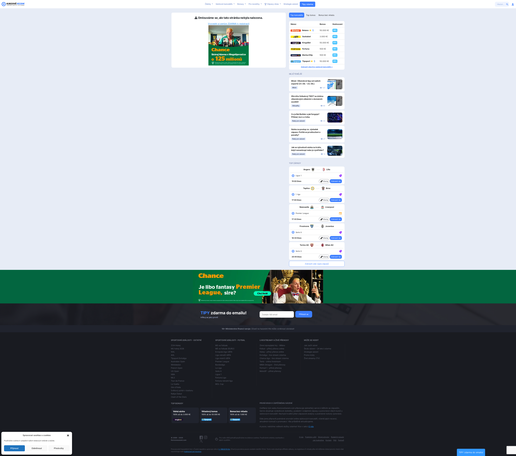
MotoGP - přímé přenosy (270, 371)
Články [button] (208, 4)
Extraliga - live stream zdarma (273, 355)
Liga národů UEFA (223, 355)
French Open (176, 368)
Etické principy (323, 437)
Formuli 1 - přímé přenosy (271, 368)
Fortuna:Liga (220, 377)
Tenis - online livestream (270, 361)
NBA (173, 374)
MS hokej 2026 (177, 348)
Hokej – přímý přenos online (272, 352)
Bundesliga (220, 365)
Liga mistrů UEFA (222, 358)
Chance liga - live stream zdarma (274, 358)
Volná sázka (179, 411)
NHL (173, 352)
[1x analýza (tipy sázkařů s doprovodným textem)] (340, 175)
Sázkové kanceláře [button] (224, 4)
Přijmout (14, 448)
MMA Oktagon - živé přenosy (272, 365)
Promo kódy (309, 355)
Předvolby (59, 448)
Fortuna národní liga (224, 381)
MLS (173, 377)
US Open (175, 371)
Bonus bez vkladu (238, 411)
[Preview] (340, 213)
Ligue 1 (218, 374)
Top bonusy (177, 403)
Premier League (222, 361)
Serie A (218, 371)
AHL (173, 355)
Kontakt (329, 440)
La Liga (218, 368)
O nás (311, 426)
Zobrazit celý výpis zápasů (317, 264)
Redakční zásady (337, 437)
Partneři (341, 440)
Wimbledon (176, 365)
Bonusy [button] (240, 4)
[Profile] (512, 4)
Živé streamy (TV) (312, 358)
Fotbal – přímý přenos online (272, 348)
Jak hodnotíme (318, 440)
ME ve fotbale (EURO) (224, 348)
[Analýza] (340, 175)
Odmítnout (37, 448)
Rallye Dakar (176, 394)
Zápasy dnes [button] (273, 4)
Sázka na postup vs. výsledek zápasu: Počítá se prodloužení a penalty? (305, 132)
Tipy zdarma (307, 4)
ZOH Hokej (175, 345)
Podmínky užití (310, 437)
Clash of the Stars (179, 397)
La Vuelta (175, 384)
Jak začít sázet (310, 345)
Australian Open (178, 361)
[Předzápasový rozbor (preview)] (340, 213)
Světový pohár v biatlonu (182, 390)
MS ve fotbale (221, 345)
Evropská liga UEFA (223, 352)
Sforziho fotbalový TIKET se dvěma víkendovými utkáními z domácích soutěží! (307, 99)
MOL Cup (219, 384)
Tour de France (177, 381)
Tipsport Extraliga (179, 358)
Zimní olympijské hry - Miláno (272, 345)
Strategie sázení (291, 4)
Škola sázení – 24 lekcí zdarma (317, 348)
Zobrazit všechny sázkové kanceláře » (317, 67)
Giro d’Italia (176, 387)
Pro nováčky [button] (254, 4)
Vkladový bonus (209, 411)
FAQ (334, 440)
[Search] (507, 4)
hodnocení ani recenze (192, 451)
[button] (68, 435)
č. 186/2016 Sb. (224, 449)
